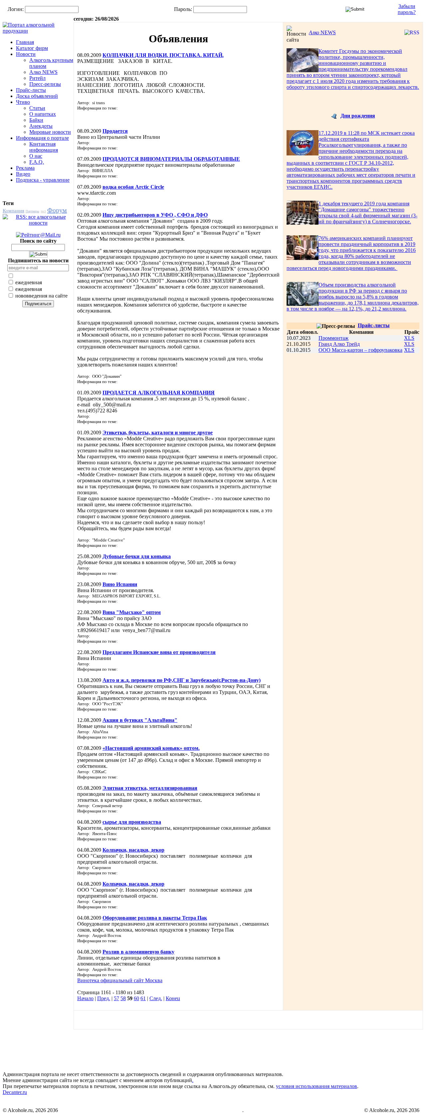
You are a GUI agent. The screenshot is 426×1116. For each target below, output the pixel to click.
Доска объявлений (37, 96)
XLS (409, 338)
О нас (35, 156)
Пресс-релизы (45, 84)
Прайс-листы (31, 90)
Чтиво (23, 102)
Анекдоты (41, 126)
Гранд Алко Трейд (339, 344)
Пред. (103, 998)
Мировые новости (50, 132)
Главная (25, 42)
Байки (36, 120)
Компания (13, 210)
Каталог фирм (32, 48)
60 (136, 998)
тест (43, 211)
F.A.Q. (36, 162)
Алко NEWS (43, 72)
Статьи (37, 108)
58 (123, 998)
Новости (26, 54)
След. (155, 998)
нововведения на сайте (41, 296)
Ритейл (37, 78)
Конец (173, 998)
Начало (85, 998)
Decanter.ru (15, 1092)
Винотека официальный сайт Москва (119, 980)
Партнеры (32, 211)
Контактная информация (43, 147)
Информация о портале (42, 138)
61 (143, 998)
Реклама (25, 168)
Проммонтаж (333, 338)
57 (116, 998)
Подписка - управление (43, 180)
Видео (23, 174)
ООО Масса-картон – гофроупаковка (360, 350)
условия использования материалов (316, 1086)
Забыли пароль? (407, 9)
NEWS (322, 32)
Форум (57, 210)
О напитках (42, 114)
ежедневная (28, 282)
